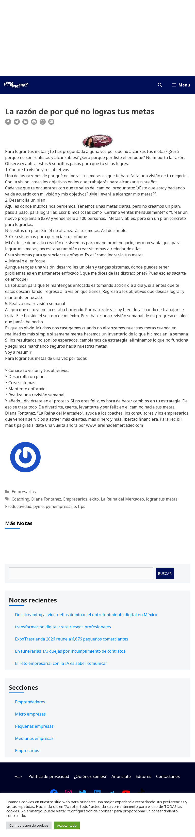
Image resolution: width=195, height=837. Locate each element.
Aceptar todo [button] (67, 825)
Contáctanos (168, 776)
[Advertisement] (97, 38)
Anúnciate (121, 776)
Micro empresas (30, 714)
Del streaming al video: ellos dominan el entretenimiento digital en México (86, 614)
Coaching (20, 499)
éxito (94, 499)
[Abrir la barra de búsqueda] (160, 85)
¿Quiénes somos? (90, 776)
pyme (38, 506)
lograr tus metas (161, 499)
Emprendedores (30, 702)
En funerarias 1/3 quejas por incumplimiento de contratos (70, 651)
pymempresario (61, 506)
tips (81, 506)
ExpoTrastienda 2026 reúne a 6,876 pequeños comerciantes (71, 639)
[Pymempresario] (16, 85)
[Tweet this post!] (17, 123)
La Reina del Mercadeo (122, 499)
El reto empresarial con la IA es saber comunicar (61, 663)
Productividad (18, 506)
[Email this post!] (51, 123)
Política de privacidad (48, 776)
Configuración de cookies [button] (28, 825)
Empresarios (24, 491)
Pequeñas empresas (34, 726)
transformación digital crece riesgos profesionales (63, 627)
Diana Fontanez (46, 499)
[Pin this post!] (34, 123)
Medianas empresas (34, 738)
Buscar (165, 573)
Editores (143, 776)
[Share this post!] (8, 123)
